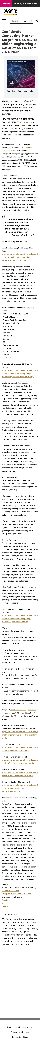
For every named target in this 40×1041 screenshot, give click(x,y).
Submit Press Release (20, 1032)
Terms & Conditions (20, 1037)
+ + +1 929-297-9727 (10, 890)
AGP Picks (5, 4)
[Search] (25, 20)
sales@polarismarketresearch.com (16, 894)
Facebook (6, 900)
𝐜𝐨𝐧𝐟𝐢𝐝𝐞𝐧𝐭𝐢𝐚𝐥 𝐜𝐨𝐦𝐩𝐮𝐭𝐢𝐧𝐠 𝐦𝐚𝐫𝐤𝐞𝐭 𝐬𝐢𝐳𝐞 (23, 710)
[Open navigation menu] (4, 21)
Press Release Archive (23, 1027)
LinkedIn (5, 906)
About (9, 1027)
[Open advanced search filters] (30, 20)
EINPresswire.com (25, 122)
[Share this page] (36, 21)
